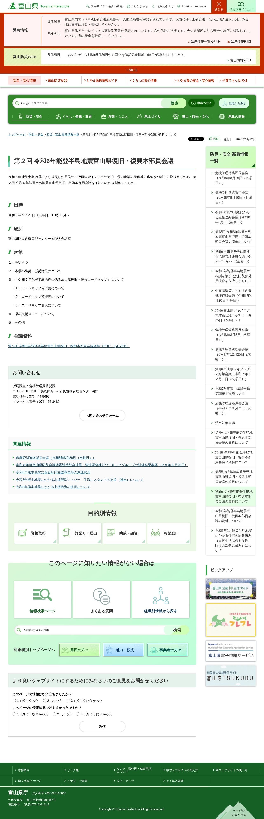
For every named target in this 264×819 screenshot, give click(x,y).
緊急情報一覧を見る (205, 41)
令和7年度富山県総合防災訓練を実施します (232, 391)
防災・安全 (34, 116)
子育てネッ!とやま (235, 80)
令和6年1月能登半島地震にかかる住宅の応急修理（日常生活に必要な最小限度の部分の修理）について (233, 540)
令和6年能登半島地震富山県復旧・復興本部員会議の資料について (233, 516)
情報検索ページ (43, 611)
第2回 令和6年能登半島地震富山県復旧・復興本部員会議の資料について (234, 496)
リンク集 (73, 770)
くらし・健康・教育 (77, 116)
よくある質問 (102, 611)
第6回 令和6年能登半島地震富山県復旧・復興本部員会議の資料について (234, 457)
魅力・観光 (125, 650)
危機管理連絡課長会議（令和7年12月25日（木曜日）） (233, 354)
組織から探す (237, 103)
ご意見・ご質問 (77, 781)
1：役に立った (28, 700)
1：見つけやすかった (32, 714)
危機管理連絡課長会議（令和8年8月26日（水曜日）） (233, 178)
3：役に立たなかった (87, 700)
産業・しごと (118, 116)
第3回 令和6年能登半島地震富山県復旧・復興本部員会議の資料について (234, 476)
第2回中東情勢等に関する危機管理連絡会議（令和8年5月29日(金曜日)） (233, 256)
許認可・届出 (86, 533)
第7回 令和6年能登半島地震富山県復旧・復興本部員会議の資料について (234, 437)
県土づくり (152, 116)
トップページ (17, 134)
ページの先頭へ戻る (235, 810)
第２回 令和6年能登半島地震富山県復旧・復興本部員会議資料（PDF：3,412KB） (69, 346)
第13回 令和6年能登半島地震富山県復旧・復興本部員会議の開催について (233, 236)
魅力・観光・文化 (195, 116)
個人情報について (29, 781)
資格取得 (38, 533)
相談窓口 (171, 533)
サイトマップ (125, 781)
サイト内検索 (17, 103)
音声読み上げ (165, 6)
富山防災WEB (240, 60)
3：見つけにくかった (96, 714)
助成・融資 (128, 533)
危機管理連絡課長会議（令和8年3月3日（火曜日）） (232, 335)
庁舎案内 (23, 770)
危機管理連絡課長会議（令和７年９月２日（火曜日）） (233, 408)
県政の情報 (236, 116)
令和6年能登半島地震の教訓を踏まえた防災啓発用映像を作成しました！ (233, 276)
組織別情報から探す (160, 611)
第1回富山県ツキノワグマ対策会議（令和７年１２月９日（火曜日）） (233, 374)
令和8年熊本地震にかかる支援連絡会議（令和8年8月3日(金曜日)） (232, 217)
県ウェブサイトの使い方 (232, 770)
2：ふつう (54, 700)
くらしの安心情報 (144, 80)
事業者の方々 (170, 650)
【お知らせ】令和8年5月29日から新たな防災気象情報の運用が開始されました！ (124, 55)
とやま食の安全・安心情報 (195, 80)
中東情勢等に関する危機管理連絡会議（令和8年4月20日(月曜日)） (233, 295)
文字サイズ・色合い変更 (107, 6)
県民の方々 (79, 650)
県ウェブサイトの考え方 (182, 770)
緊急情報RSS (241, 41)
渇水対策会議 (225, 423)
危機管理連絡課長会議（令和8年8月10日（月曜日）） (233, 197)
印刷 (215, 138)
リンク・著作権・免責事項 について (134, 770)
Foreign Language (194, 6)
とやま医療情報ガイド (102, 80)
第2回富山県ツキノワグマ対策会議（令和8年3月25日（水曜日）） (233, 315)
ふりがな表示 (139, 6)
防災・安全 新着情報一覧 (63, 134)
